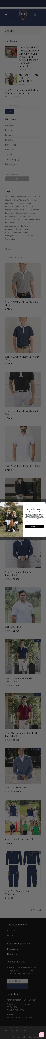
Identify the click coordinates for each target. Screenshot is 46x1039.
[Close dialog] (44, 503)
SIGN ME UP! (34, 526)
